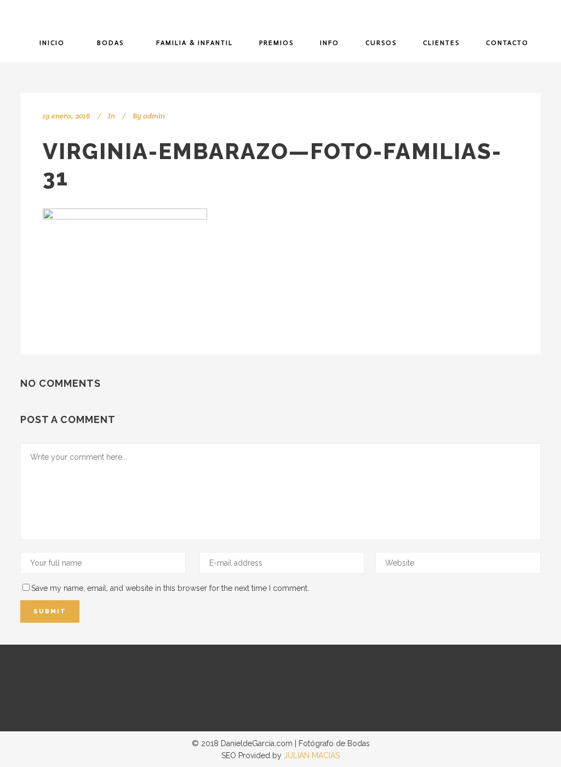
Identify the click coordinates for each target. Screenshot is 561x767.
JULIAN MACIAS (312, 755)
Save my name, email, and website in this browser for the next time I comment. (170, 588)
